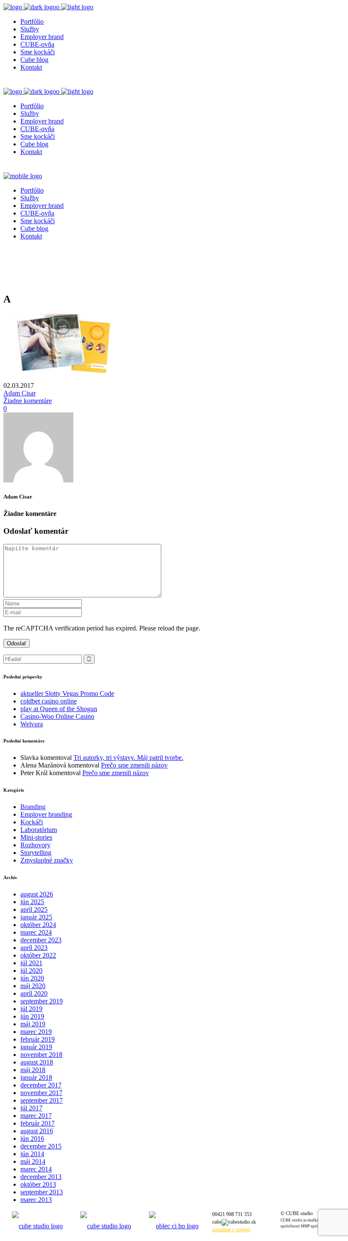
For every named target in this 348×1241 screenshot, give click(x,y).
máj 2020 (32, 985)
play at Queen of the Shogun (58, 708)
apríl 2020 (34, 993)
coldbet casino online (48, 701)
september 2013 (41, 1192)
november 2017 (41, 1092)
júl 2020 (31, 970)
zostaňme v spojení (231, 1230)
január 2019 (36, 1047)
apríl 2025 (34, 909)
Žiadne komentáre (27, 400)
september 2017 (41, 1100)
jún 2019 (32, 1016)
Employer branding (46, 814)
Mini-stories (36, 837)
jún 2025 (32, 901)
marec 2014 (36, 1169)
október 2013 (38, 1184)
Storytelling (35, 852)
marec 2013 (36, 1199)
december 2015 (41, 1146)
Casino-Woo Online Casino (57, 716)
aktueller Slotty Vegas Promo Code (67, 693)
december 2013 (41, 1176)
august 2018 (36, 1062)
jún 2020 (32, 978)
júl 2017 (31, 1108)
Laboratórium (38, 829)
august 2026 (36, 894)
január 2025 (36, 917)
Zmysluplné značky (46, 860)
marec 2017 (36, 1115)
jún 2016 (32, 1138)
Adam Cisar (19, 393)
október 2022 (38, 955)
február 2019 (37, 1039)
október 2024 (38, 924)
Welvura (31, 724)
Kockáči (31, 822)
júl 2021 (31, 962)
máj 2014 (32, 1161)
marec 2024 (36, 932)
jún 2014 (32, 1153)
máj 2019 (32, 1024)
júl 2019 (31, 1008)
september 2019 (41, 1001)
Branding (32, 806)
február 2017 (37, 1123)
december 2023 (41, 940)
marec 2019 (36, 1031)
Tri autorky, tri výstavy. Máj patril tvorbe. (128, 757)
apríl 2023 (34, 947)
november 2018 (41, 1054)
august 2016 (36, 1131)
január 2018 (36, 1077)
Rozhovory (35, 845)
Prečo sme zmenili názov (134, 765)
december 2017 (41, 1085)
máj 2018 (32, 1069)
